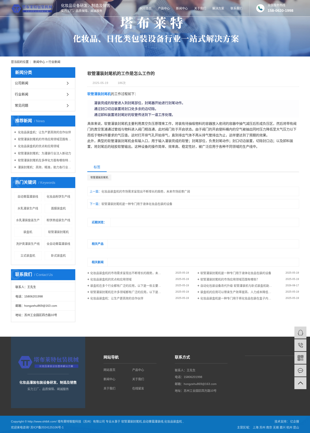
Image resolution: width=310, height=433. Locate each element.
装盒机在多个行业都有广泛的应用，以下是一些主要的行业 (128, 285)
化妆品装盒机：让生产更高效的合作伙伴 (44, 132)
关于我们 (200, 8)
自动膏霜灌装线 (28, 196)
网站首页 (146, 8)
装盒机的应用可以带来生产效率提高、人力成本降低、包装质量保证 (244, 292)
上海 (256, 427)
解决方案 (218, 8)
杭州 (289, 427)
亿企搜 (294, 421)
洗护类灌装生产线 (28, 243)
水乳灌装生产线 (28, 208)
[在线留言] (300, 370)
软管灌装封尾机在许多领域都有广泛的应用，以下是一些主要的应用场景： (139, 292)
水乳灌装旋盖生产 (28, 220)
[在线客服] (300, 333)
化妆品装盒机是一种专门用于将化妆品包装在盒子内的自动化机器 (243, 298)
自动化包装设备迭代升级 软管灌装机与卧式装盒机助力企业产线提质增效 (248, 285)
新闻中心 (182, 8)
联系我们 (236, 8)
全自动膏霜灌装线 (58, 243)
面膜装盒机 (58, 208)
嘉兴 (283, 427)
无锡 (276, 427)
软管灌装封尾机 (58, 232)
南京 (269, 427)
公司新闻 (21, 83)
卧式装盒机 (58, 255)
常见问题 (21, 105)
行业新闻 (54, 61)
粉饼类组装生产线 (58, 220)
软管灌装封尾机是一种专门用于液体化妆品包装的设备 (136, 204)
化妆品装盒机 (173, 421)
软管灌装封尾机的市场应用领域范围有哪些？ (44, 139)
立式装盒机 (27, 255)
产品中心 (164, 8)
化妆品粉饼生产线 (58, 196)
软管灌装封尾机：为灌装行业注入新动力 (44, 153)
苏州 (262, 427)
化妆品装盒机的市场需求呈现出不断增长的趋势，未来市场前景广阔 (145, 191)
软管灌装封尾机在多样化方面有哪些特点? (44, 160)
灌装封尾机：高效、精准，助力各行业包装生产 (44, 167)
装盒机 (27, 232)
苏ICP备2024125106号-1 (47, 427)
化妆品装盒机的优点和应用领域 (38, 146)
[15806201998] (300, 345)
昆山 (296, 427)
